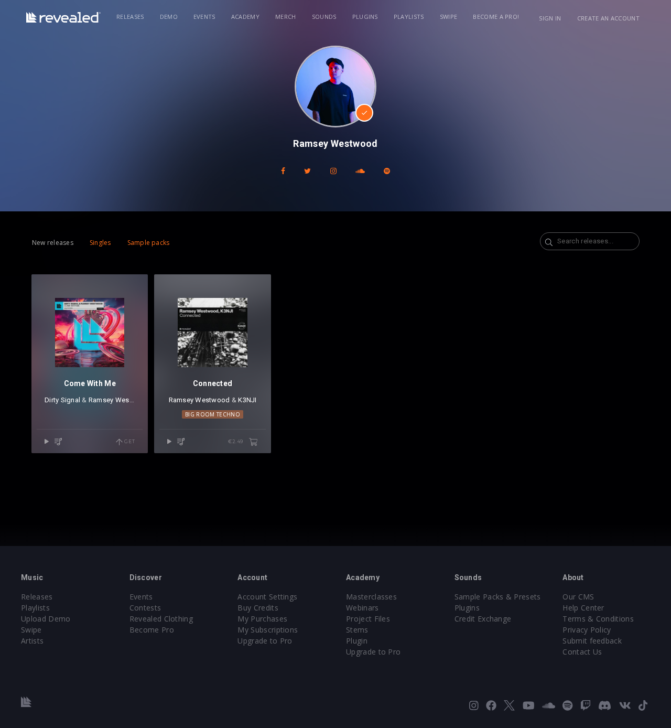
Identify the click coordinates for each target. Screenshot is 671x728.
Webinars (362, 608)
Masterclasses (371, 597)
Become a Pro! (496, 16)
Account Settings (267, 597)
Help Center (583, 608)
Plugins (365, 16)
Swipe (449, 16)
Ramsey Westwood (119, 400)
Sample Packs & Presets (497, 597)
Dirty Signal (62, 400)
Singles (100, 242)
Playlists (409, 16)
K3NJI (247, 400)
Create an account (608, 18)
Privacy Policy (586, 630)
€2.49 (236, 441)
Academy (245, 16)
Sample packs (148, 242)
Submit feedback (592, 641)
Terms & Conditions (598, 619)
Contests (145, 608)
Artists (32, 641)
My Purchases (262, 619)
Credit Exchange (483, 619)
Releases (130, 16)
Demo (169, 16)
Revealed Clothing (161, 619)
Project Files (368, 619)
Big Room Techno (212, 414)
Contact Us (582, 652)
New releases (52, 242)
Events (204, 16)
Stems (357, 630)
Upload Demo (46, 619)
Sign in (550, 18)
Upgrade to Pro (264, 641)
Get (129, 441)
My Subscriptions (267, 630)
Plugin (356, 641)
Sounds (324, 16)
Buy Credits (257, 608)
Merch (285, 16)
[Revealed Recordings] (63, 17)
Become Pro (151, 630)
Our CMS (578, 597)
